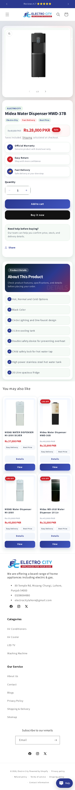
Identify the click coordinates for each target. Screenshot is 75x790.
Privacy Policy (15, 700)
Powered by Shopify (38, 771)
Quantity (10, 182)
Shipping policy (56, 777)
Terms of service (38, 777)
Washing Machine (17, 653)
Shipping (27, 137)
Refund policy (20, 777)
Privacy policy (58, 771)
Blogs (10, 692)
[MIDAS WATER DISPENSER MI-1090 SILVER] (20, 413)
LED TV (11, 645)
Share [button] (12, 247)
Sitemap (12, 717)
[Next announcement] (68, 4)
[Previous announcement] (7, 4)
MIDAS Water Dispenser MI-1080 (18, 511)
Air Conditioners (17, 628)
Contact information (39, 782)
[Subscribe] (56, 740)
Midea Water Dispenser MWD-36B (53, 434)
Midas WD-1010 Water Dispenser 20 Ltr (52, 511)
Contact (12, 684)
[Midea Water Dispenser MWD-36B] (55, 413)
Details (20, 458)
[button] (7, 14)
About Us (12, 676)
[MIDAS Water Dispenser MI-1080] (20, 490)
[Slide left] (29, 91)
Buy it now (37, 215)
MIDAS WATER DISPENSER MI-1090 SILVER (19, 434)
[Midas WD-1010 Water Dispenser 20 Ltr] (55, 490)
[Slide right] (46, 91)
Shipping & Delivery (18, 709)
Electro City (23, 771)
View (19, 467)
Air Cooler (13, 637)
